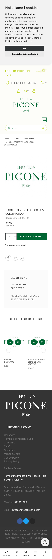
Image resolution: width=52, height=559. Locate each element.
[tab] (19, 278)
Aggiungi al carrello (32, 236)
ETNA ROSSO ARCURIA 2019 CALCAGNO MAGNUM (37, 361)
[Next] (43, 350)
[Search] (43, 128)
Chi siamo (9, 442)
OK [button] (24, 48)
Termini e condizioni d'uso (18, 438)
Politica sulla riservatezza (18, 41)
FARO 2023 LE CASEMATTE (9, 360)
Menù (7, 446)
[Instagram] (32, 521)
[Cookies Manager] (45, 542)
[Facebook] (20, 521)
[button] (15, 245)
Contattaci (9, 450)
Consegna (9, 435)
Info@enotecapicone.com (26, 509)
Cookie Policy (11, 457)
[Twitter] (26, 521)
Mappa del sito (12, 453)
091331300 (20, 502)
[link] (18, 41)
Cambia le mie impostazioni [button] (25, 54)
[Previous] (8, 350)
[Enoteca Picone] (26, 105)
